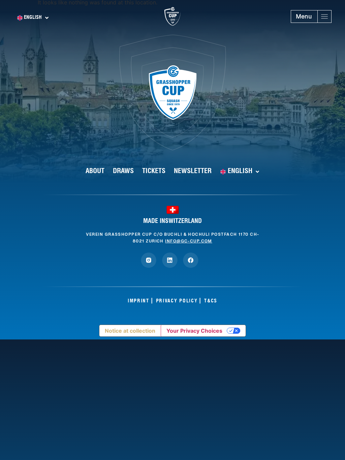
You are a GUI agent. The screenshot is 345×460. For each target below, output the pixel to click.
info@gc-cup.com (188, 241)
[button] (311, 16)
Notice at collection (130, 330)
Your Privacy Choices (194, 330)
